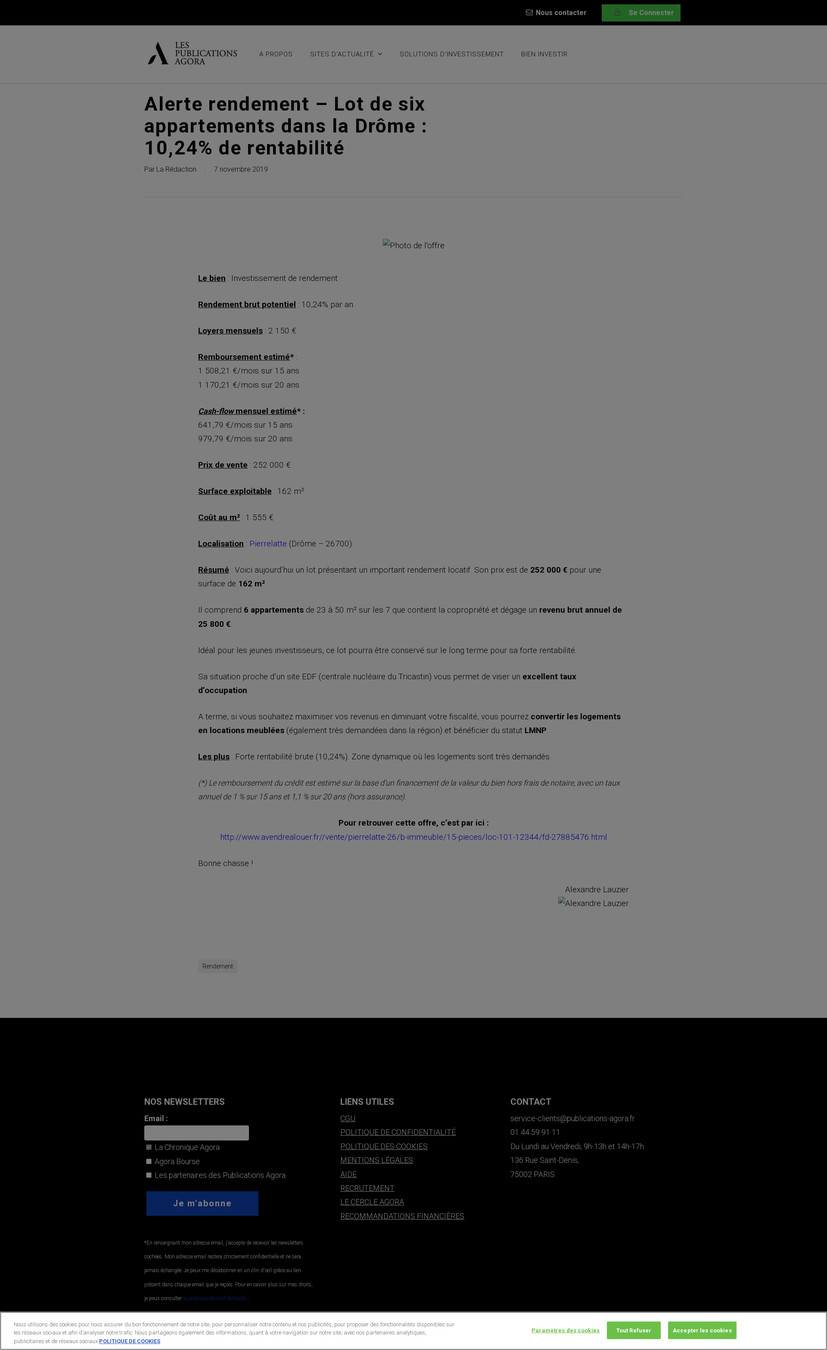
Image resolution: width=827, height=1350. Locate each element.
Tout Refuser (634, 1330)
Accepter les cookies (702, 1330)
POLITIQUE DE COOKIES (129, 1341)
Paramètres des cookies (566, 1330)
